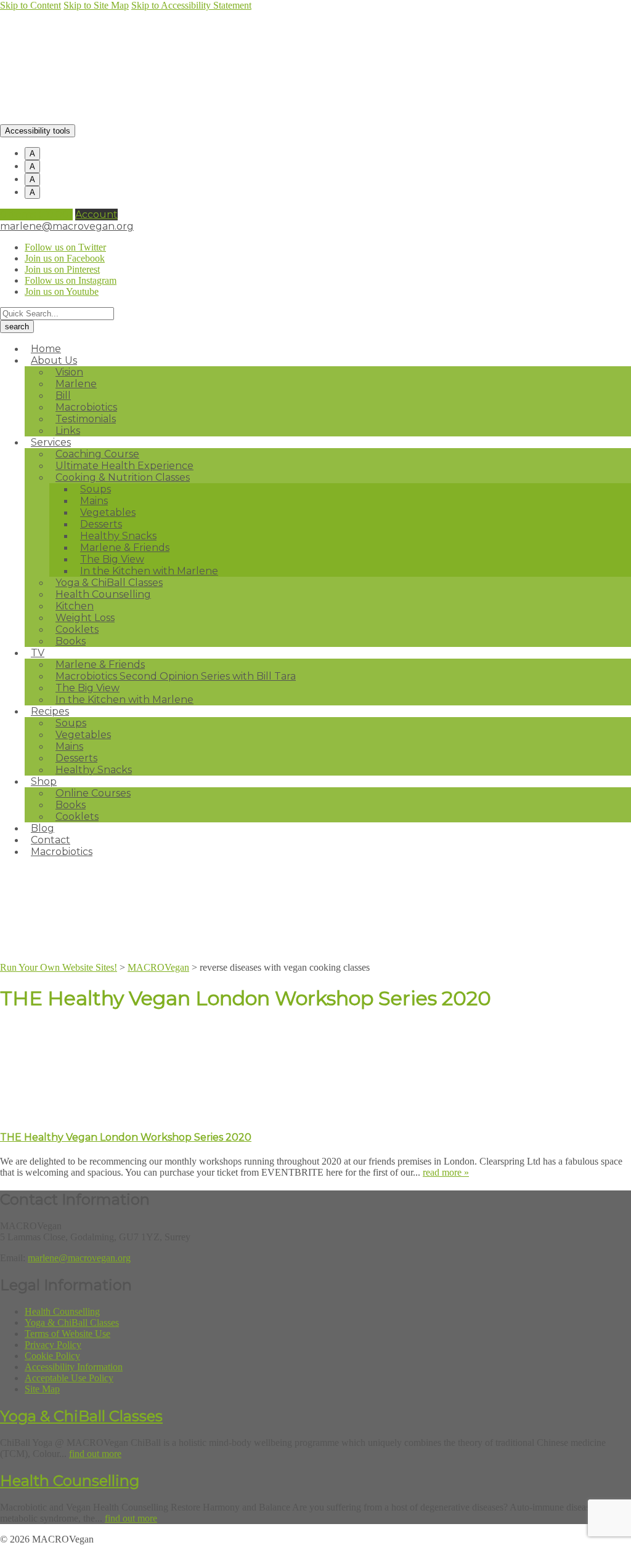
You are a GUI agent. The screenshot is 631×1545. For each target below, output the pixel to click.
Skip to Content (30, 5)
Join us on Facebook (65, 258)
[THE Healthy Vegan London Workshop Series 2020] (92, 1112)
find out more (95, 1453)
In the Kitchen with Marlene (124, 699)
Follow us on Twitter (65, 247)
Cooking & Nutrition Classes (122, 477)
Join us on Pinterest (62, 269)
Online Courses (93, 793)
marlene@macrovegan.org (67, 226)
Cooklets (77, 816)
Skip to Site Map (96, 5)
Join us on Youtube (62, 291)
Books (70, 641)
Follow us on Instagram (70, 280)
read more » (446, 1172)
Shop (44, 781)
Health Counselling (103, 594)
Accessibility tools (37, 130)
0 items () (36, 214)
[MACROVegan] (115, 118)
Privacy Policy (53, 1344)
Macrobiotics (61, 851)
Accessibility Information (74, 1367)
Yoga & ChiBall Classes (72, 1322)
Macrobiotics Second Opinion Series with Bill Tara (175, 676)
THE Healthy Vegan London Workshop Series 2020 (125, 1137)
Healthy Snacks (93, 770)
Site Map (42, 1389)
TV (37, 653)
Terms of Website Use (67, 1333)
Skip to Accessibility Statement (191, 5)
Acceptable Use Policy (69, 1378)
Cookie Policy (52, 1355)
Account (96, 214)
